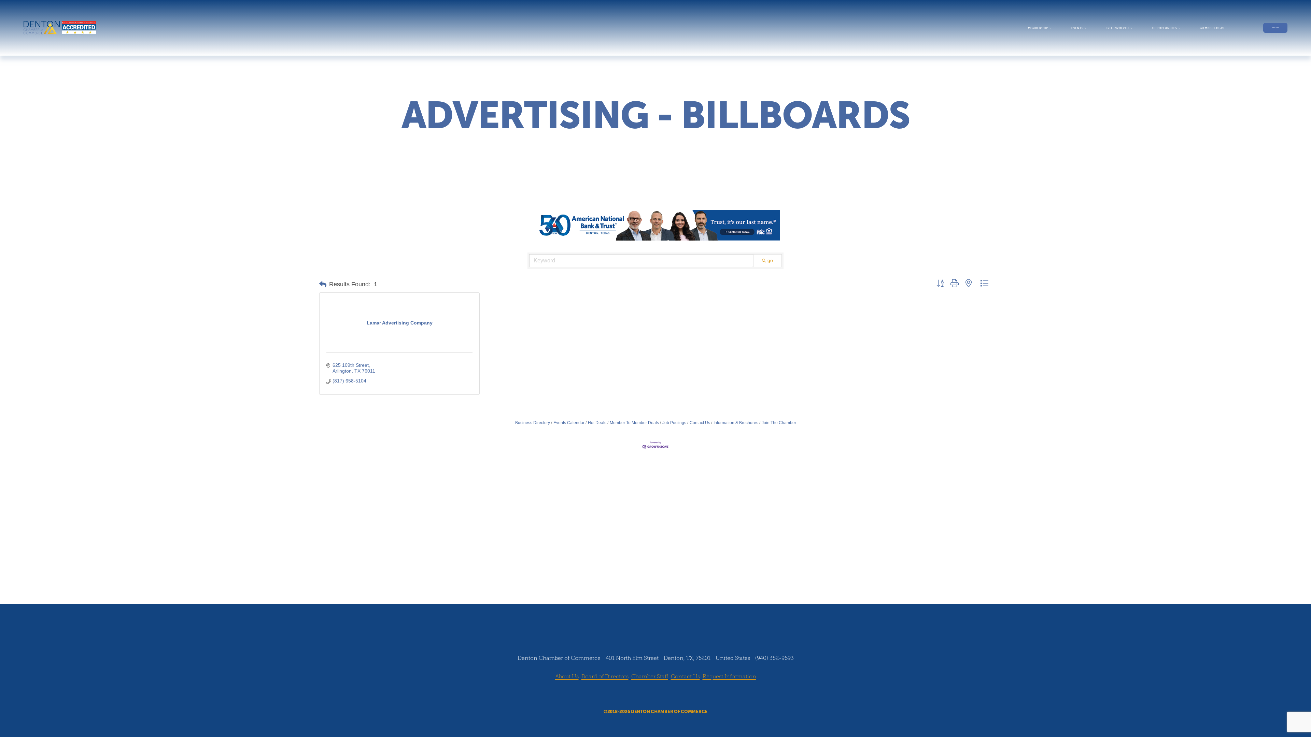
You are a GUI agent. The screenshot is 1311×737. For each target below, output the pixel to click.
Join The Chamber (779, 422)
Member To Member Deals (634, 422)
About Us (567, 676)
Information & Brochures (736, 422)
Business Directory (532, 422)
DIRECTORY (1275, 27)
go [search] (770, 260)
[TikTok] (675, 695)
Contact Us (700, 422)
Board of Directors (605, 676)
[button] (322, 284)
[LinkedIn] (662, 695)
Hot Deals (597, 422)
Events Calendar (568, 422)
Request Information (729, 676)
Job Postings (674, 422)
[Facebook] (636, 695)
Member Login (1212, 28)
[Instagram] (649, 695)
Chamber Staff (649, 676)
